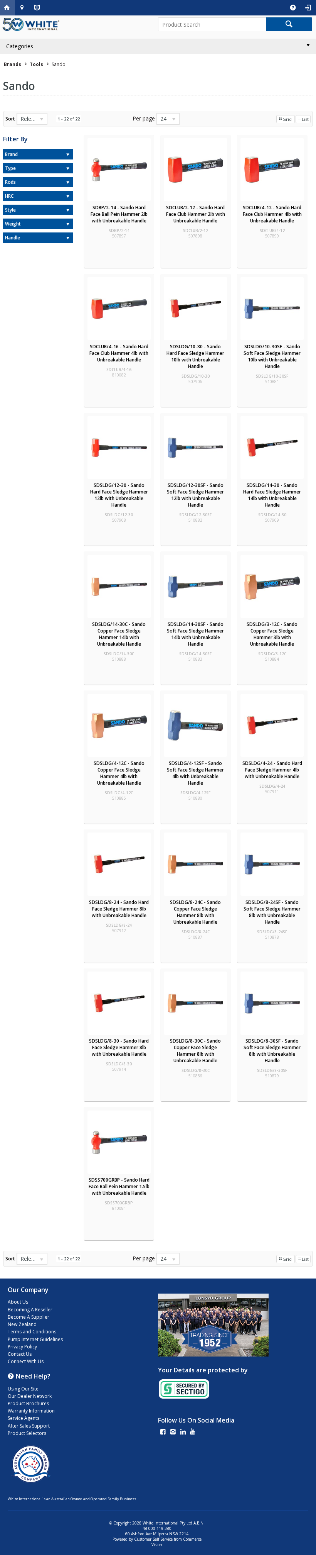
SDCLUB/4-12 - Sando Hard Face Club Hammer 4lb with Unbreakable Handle (272, 214)
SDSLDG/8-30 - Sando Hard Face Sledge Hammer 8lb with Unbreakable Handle (119, 1047)
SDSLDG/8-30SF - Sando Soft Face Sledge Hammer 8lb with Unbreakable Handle (272, 1051)
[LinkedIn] (183, 1432)
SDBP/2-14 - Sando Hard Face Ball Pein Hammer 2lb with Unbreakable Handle (119, 214)
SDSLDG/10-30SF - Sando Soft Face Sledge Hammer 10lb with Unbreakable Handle (272, 356)
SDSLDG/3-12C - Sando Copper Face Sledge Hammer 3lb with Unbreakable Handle (272, 634)
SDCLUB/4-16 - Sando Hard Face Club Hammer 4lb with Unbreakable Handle (118, 353)
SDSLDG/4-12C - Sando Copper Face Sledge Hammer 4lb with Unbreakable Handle (119, 773)
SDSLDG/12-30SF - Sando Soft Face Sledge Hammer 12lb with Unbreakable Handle (195, 495)
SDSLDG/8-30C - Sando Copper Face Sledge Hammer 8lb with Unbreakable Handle (195, 1051)
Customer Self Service (153, 1539)
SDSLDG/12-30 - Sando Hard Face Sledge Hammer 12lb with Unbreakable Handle (119, 495)
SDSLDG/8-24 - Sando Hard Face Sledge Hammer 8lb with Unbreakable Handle (119, 909)
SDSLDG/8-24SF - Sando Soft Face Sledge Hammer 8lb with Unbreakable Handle (272, 912)
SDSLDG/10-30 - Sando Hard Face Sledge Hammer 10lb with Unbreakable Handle (195, 356)
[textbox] (212, 24)
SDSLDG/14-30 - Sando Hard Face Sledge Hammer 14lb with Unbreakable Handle (272, 495)
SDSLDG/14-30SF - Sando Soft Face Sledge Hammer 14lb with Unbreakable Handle (195, 634)
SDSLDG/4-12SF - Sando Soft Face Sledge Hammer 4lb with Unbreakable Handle (195, 773)
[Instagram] (173, 1432)
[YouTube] (192, 1432)
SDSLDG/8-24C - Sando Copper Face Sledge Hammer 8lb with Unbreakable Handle (195, 912)
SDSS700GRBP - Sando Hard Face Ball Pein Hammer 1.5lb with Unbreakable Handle (119, 1186)
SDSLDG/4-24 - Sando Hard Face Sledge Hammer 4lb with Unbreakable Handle (272, 770)
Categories (19, 46)
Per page (144, 118)
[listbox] (32, 119)
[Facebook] (163, 1432)
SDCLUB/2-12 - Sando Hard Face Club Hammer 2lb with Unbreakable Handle (195, 214)
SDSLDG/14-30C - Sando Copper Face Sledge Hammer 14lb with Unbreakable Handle (119, 634)
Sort (10, 118)
